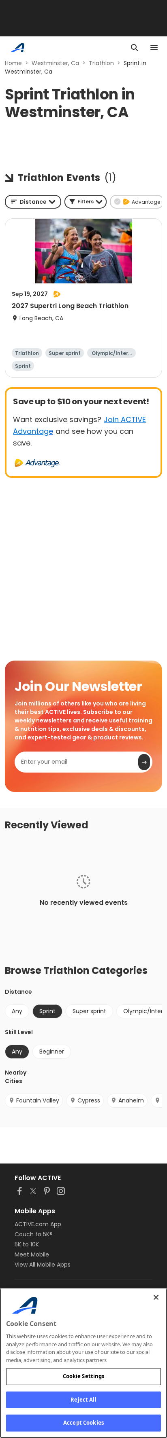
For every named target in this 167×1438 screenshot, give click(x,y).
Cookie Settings (84, 1376)
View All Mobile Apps (43, 1265)
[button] (85, 202)
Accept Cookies (83, 1422)
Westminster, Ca (55, 63)
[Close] (156, 1297)
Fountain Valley (37, 1100)
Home (13, 63)
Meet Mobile (32, 1254)
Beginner (51, 1051)
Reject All (83, 1399)
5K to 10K (27, 1244)
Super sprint (89, 1011)
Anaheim (131, 1100)
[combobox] (33, 202)
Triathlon (101, 63)
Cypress (88, 1100)
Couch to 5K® (34, 1234)
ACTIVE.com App (38, 1224)
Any (17, 1011)
